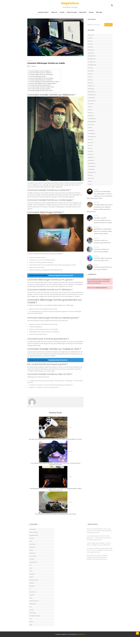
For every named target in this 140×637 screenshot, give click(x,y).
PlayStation (33, 592)
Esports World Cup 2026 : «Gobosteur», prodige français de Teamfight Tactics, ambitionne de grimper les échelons (97, 557)
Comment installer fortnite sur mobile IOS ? (40, 73)
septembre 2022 (92, 136)
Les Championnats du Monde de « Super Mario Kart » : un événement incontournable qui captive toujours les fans (99, 537)
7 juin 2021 (33, 66)
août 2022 (90, 139)
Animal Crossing (72, 12)
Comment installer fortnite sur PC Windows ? (41, 80)
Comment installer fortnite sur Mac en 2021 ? (41, 90)
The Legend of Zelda (35, 615)
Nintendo (32, 583)
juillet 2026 (91, 35)
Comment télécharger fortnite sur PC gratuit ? (41, 78)
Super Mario (82, 12)
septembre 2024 (92, 100)
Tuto (31, 618)
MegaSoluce (70, 3)
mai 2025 (90, 76)
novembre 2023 (92, 118)
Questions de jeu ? (43, 12)
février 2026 (91, 50)
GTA (30, 565)
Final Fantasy (33, 556)
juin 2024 (90, 106)
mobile (31, 577)
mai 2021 (90, 184)
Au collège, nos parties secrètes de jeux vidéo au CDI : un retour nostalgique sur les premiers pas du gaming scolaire (100, 550)
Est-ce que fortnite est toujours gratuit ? (40, 89)
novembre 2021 (91, 166)
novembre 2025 (92, 58)
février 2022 (91, 157)
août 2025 (90, 67)
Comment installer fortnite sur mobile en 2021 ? (42, 87)
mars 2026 (90, 47)
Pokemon (32, 594)
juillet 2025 (91, 70)
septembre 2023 (92, 121)
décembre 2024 (92, 91)
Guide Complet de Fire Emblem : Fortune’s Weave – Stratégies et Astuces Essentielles (99, 544)
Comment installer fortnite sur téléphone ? (40, 71)
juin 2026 (90, 38)
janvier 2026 (91, 53)
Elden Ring (99, 12)
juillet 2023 (91, 124)
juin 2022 (90, 145)
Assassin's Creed (34, 535)
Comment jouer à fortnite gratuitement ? (40, 85)
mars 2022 (90, 154)
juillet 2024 (91, 103)
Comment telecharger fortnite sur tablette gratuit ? (43, 83)
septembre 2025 (92, 64)
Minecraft (54, 12)
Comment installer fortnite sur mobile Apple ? (41, 74)
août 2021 (90, 175)
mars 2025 (90, 82)
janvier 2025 (91, 88)
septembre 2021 (92, 172)
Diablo (31, 550)
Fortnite (62, 12)
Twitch (31, 621)
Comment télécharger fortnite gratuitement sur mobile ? (44, 81)
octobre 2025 (91, 61)
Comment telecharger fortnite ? (37, 76)
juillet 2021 (90, 178)
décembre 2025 (91, 55)
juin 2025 (90, 73)
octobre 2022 (91, 133)
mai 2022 (90, 148)
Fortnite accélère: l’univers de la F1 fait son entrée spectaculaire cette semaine (55, 514)
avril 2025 (90, 79)
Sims (31, 606)
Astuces (91, 12)
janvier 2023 (91, 130)
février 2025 (91, 85)
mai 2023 (90, 127)
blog (31, 541)
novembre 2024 (92, 94)
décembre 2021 (91, 163)
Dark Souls (32, 544)
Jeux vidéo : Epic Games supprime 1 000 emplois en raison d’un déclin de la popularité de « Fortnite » (55, 439)
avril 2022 (90, 151)
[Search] (112, 5)
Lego (31, 571)
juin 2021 (90, 181)
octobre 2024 (91, 97)
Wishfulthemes (81, 634)
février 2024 (91, 115)
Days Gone (32, 547)
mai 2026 (90, 41)
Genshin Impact (33, 562)
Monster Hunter (34, 580)
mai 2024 (90, 109)
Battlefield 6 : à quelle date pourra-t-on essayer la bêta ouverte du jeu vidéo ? (103, 231)
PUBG (31, 597)
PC (30, 589)
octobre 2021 (91, 169)
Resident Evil (33, 603)
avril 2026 (90, 44)
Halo (31, 568)
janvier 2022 (91, 160)
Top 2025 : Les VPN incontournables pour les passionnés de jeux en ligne (103, 220)
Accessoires (33, 529)
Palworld (32, 586)
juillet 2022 (91, 142)
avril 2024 (90, 112)
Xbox (31, 624)
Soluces (96, 238)
